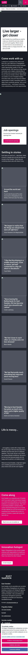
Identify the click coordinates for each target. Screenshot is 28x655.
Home (3, 9)
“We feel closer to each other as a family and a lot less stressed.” (14, 340)
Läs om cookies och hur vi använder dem (13, 636)
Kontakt (4, 613)
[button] (20, 2)
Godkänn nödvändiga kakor (14, 640)
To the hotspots (7, 563)
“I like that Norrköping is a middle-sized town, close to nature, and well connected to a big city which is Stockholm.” (14, 264)
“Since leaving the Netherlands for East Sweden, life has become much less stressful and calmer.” (13, 303)
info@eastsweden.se (12, 602)
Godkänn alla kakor (14, 645)
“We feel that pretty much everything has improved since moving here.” (13, 374)
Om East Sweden (6, 609)
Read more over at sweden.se (11, 522)
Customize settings (15, 649)
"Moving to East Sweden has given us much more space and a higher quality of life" (14, 410)
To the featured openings (11, 141)
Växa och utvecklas (10, 9)
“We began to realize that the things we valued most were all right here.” (14, 228)
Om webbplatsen (6, 616)
